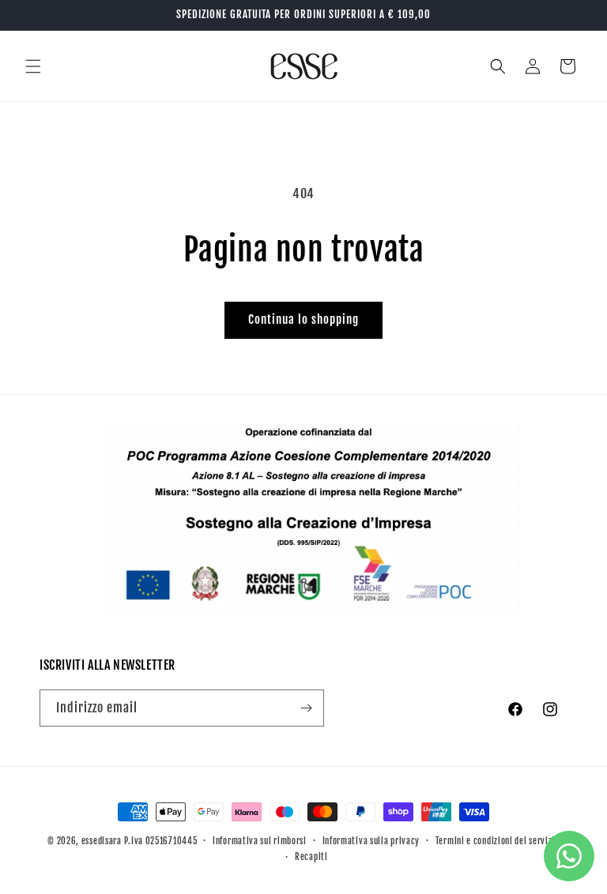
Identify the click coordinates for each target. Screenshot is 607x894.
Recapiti (311, 856)
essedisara (101, 841)
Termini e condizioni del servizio (497, 841)
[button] (33, 66)
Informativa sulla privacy (371, 841)
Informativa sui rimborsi (260, 841)
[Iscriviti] (305, 708)
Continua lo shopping (303, 319)
